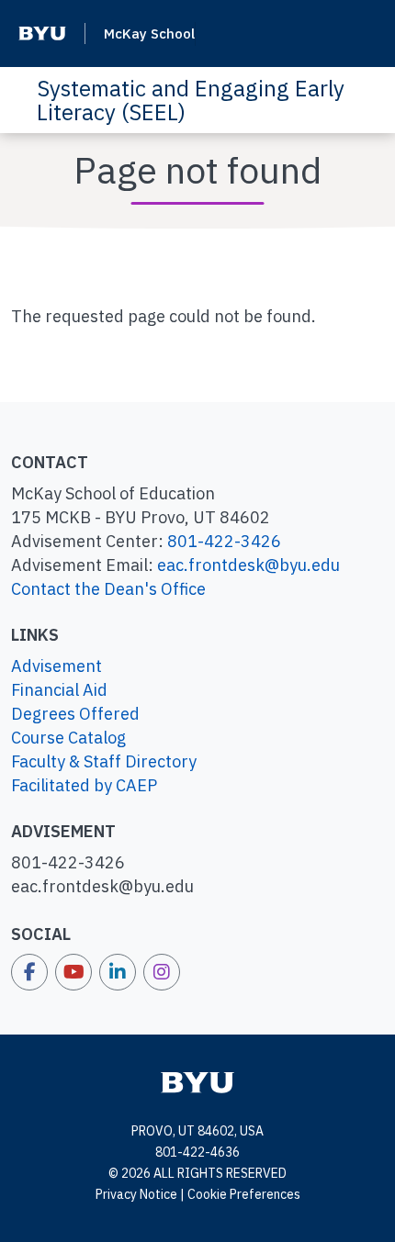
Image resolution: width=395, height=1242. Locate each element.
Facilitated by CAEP (84, 785)
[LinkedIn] (117, 972)
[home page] (197, 1081)
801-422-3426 (224, 541)
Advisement (56, 666)
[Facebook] (29, 972)
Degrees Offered (75, 713)
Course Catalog (68, 737)
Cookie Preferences (243, 1194)
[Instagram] (161, 972)
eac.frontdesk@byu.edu (248, 565)
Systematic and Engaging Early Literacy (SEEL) (190, 100)
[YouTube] (73, 972)
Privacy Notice (136, 1194)
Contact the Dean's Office (108, 588)
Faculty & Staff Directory (104, 761)
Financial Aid (59, 689)
